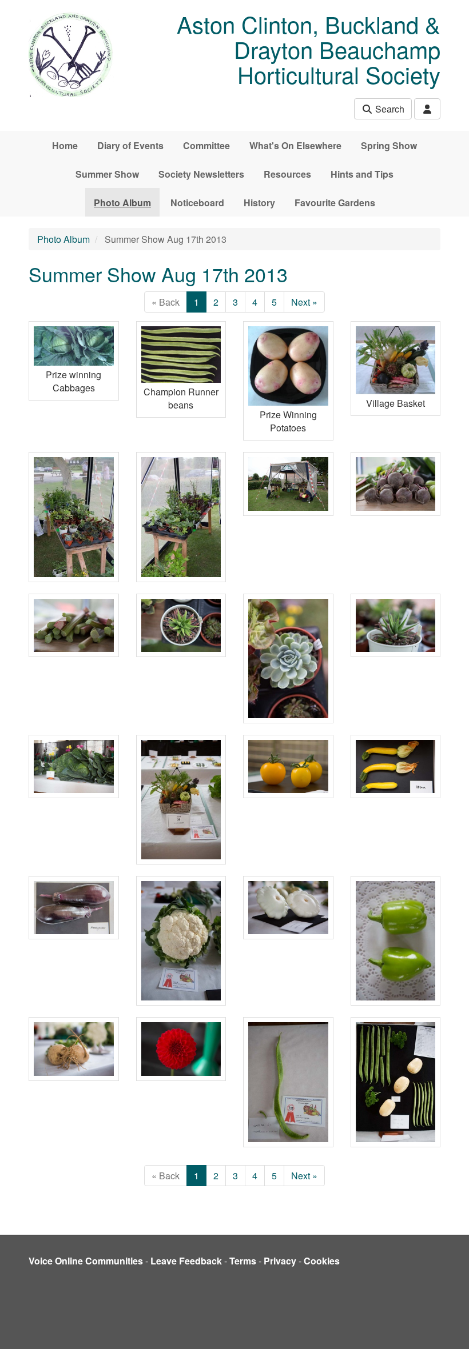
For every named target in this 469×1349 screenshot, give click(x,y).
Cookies (322, 1260)
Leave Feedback (186, 1260)
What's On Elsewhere (295, 145)
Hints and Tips (362, 174)
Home (65, 145)
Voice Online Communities (86, 1260)
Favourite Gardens (335, 202)
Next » (304, 302)
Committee (206, 145)
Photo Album (122, 202)
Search (388, 108)
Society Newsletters (201, 174)
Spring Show (389, 145)
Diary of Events (130, 145)
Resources (287, 174)
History (259, 202)
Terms (242, 1260)
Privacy (280, 1260)
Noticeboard (197, 202)
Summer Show (107, 174)
